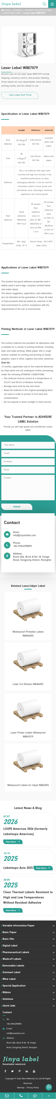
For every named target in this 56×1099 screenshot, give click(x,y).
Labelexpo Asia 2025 (18, 868)
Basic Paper (10, 932)
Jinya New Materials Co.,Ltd (29, 1079)
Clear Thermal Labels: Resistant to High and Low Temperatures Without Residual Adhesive (28, 897)
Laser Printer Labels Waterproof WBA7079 (28, 735)
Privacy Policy (33, 1088)
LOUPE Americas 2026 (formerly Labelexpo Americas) (25, 831)
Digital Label (10, 945)
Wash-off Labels (12, 959)
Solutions (8, 999)
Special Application (14, 985)
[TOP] (49, 1095)
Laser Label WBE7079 (35, 13)
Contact (7, 1012)
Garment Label (11, 972)
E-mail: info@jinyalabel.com (14, 1031)
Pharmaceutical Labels (16, 952)
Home (8, 10)
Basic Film (8, 939)
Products (18, 10)
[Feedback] (35, 1095)
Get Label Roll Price (20, 95)
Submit (16, 507)
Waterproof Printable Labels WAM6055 (28, 634)
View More (13, 841)
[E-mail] (7, 1095)
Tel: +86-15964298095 (12, 1021)
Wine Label (9, 979)
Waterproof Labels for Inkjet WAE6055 (28, 785)
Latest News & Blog (28, 808)
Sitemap (20, 1088)
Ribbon (7, 992)
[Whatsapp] (49, 1087)
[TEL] (21, 1095)
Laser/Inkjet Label (12, 13)
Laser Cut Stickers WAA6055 (28, 684)
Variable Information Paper (38, 10)
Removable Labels (13, 965)
